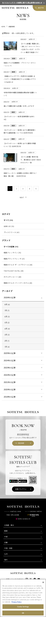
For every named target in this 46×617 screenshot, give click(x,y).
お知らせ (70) (9, 226)
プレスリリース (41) (11, 232)
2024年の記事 (10, 361)
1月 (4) (7, 346)
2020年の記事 (10, 390)
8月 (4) (7, 304)
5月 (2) (6, 322)
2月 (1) (6, 340)
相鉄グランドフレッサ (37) (14, 258)
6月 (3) (7, 316)
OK (23, 613)
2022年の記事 (10, 375)
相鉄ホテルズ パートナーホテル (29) (18, 283)
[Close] (43, 582)
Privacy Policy (16, 602)
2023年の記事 (10, 368)
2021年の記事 (10, 382)
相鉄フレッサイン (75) (12, 252)
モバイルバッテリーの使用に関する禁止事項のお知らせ (22, 2)
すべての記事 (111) (11, 246)
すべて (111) (8, 220)
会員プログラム (20, 489)
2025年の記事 (10, 353)
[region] (23, 598)
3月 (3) (7, 334)
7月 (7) (6, 310)
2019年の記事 (10, 397)
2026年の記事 (10, 298)
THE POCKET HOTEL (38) (13, 271)
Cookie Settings (23, 606)
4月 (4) (7, 328)
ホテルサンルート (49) (12, 277)
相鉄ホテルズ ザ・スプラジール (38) (18, 264)
